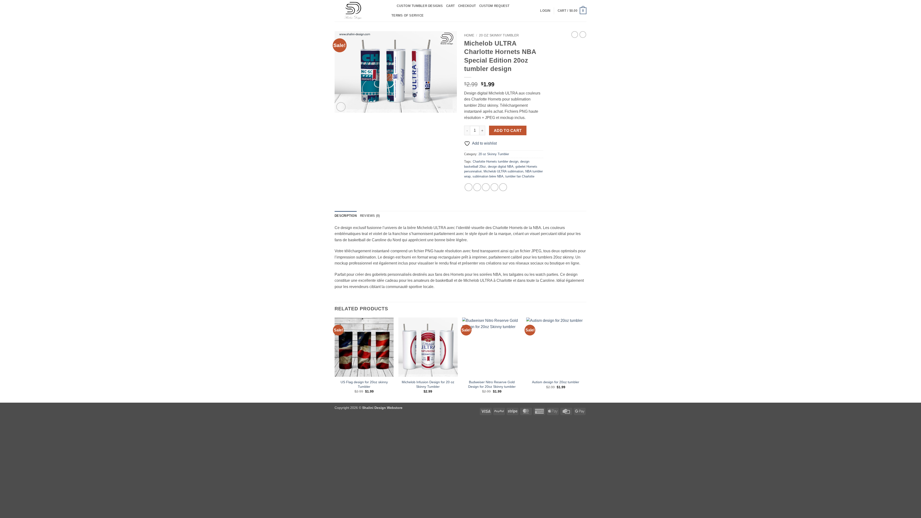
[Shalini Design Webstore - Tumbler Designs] (359, 11)
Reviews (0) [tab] (370, 216)
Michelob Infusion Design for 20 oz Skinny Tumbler (428, 384)
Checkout (467, 6)
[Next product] (574, 34)
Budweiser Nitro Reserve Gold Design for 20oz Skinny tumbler (492, 384)
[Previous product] (582, 34)
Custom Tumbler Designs (420, 6)
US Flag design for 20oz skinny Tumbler (364, 384)
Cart (450, 6)
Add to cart (508, 131)
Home (469, 35)
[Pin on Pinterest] (494, 187)
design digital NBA (501, 166)
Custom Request (494, 6)
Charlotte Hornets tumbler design (495, 161)
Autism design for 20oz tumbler (555, 382)
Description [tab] (346, 216)
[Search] (391, 6)
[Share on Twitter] (477, 187)
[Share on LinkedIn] (503, 187)
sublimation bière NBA (487, 176)
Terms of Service (407, 15)
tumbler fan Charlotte (519, 176)
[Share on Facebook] (468, 187)
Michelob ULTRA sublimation (503, 171)
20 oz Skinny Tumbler (499, 35)
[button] (545, 11)
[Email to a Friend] (486, 187)
